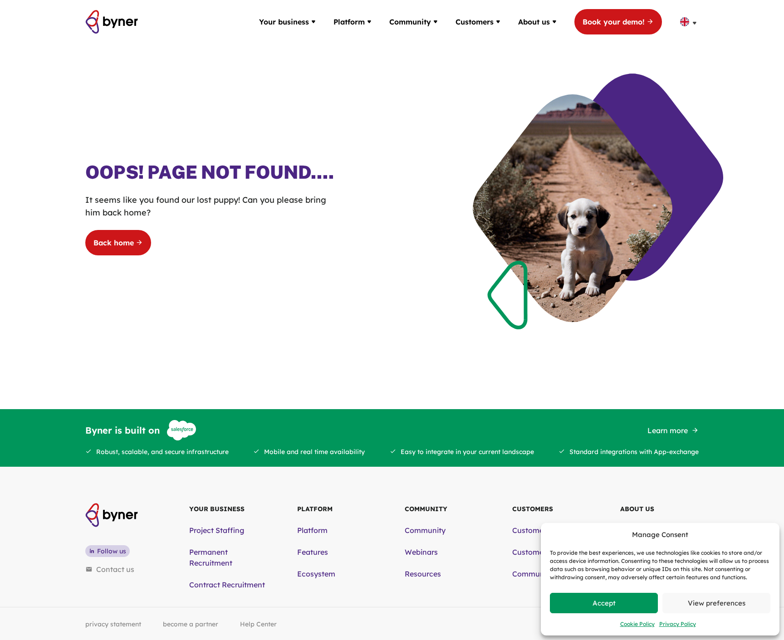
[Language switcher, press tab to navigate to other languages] (689, 22)
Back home (113, 242)
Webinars (421, 552)
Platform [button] (349, 21)
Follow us (111, 551)
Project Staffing (216, 530)
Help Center (258, 624)
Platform (312, 530)
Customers (531, 530)
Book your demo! (614, 21)
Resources (423, 573)
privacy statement (113, 624)
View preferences (716, 603)
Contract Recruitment (227, 584)
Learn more (667, 430)
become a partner (190, 624)
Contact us (115, 569)
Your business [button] (284, 21)
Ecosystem (316, 573)
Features (312, 552)
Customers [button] (475, 21)
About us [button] (534, 21)
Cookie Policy (637, 623)
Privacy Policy (677, 623)
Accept (604, 603)
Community (425, 530)
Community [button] (410, 21)
